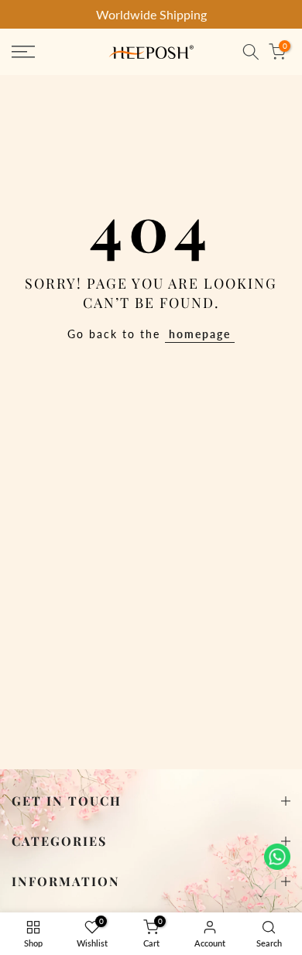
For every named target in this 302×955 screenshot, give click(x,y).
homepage (200, 334)
